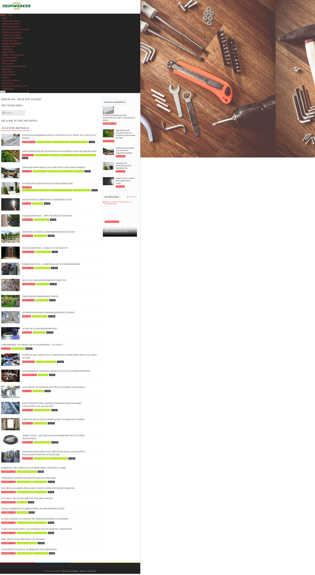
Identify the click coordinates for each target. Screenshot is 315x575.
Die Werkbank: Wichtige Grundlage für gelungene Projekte (56, 371)
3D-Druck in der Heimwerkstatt (40, 328)
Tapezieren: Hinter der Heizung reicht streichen (28, 478)
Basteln (39, 361)
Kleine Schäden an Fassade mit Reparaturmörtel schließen (34, 519)
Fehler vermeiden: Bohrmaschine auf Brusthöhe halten (32, 508)
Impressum (83, 571)
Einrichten (54, 155)
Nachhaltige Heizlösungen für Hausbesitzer (47, 183)
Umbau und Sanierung (79, 142)
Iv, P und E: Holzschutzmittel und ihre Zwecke (27, 498)
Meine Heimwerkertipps (70, 571)
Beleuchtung (37, 203)
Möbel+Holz (78, 171)
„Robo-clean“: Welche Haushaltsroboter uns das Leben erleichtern (53, 437)
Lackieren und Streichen (26, 471)
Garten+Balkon (66, 171)
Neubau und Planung (61, 142)
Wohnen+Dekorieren (87, 155)
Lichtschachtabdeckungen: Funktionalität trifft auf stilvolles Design (59, 136)
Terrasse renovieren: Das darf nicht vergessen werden (53, 167)
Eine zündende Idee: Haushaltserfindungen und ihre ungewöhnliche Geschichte (51, 404)
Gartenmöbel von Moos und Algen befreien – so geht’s (32, 345)
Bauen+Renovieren (44, 142)
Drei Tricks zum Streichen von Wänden (23, 539)
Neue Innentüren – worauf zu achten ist (45, 248)
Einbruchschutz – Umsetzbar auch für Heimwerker (51, 264)
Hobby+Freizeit (42, 284)
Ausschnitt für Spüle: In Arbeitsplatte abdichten (29, 549)
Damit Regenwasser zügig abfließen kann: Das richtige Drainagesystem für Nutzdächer (53, 453)
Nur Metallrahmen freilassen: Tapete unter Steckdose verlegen (38, 488)
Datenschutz (92, 571)
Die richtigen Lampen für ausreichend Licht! (47, 199)
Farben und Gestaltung (69, 155)
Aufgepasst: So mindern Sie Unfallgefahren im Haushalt (53, 387)
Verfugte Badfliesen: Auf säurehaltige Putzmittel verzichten (36, 529)
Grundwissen (43, 190)
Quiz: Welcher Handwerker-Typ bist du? (44, 280)
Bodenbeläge (53, 171)
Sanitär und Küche (39, 316)
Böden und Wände (42, 155)
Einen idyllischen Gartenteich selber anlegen (48, 232)
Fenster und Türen (43, 252)
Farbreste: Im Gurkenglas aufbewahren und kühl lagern (33, 468)
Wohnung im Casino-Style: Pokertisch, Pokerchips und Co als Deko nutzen (59, 356)
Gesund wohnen (40, 423)
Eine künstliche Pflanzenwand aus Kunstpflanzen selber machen (59, 151)
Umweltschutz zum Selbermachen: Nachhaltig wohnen (53, 419)
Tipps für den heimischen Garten (40, 296)
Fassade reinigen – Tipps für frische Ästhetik (47, 216)
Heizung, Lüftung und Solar (61, 190)
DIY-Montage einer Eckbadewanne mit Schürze (48, 312)
